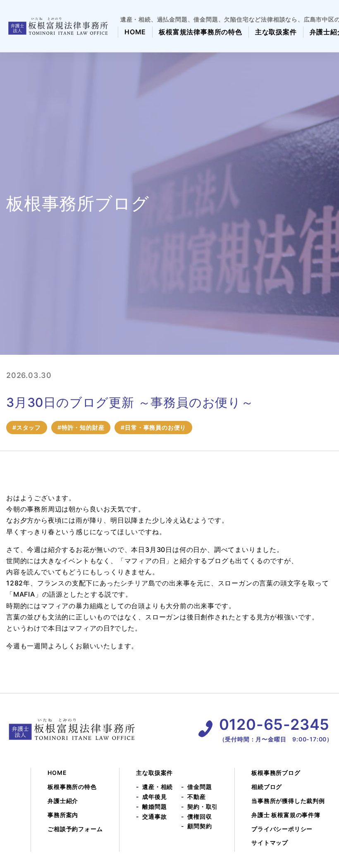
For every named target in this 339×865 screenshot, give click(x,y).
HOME (135, 32)
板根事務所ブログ (275, 772)
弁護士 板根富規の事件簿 (285, 814)
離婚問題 (154, 806)
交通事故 (154, 816)
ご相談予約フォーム (75, 828)
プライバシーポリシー (282, 828)
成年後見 (154, 796)
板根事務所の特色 (72, 786)
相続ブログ (266, 786)
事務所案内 (63, 814)
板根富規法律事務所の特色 (200, 32)
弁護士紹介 (63, 800)
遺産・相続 (157, 786)
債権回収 (199, 816)
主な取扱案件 (276, 32)
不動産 (196, 796)
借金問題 (199, 786)
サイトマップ (269, 842)
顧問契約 (199, 825)
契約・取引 (202, 806)
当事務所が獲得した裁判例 (288, 800)
